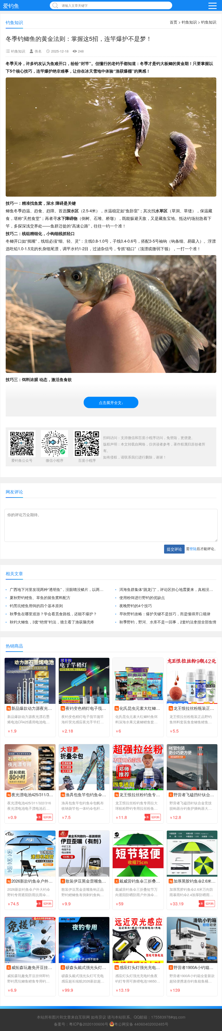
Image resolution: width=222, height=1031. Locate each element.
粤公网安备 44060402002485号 (141, 1024)
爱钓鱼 (11, 5)
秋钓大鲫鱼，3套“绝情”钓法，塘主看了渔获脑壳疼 (52, 622)
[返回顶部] (211, 922)
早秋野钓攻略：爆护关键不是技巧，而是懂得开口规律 (164, 613)
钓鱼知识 (189, 22)
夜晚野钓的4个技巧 (135, 605)
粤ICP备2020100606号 (88, 1024)
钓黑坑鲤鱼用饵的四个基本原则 (36, 605)
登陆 (193, 548)
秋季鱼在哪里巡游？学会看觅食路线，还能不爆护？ (53, 613)
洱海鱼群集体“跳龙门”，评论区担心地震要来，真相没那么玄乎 (167, 589)
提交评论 (174, 549)
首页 (173, 22)
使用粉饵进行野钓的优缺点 (142, 597)
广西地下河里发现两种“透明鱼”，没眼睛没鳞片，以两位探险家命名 (58, 589)
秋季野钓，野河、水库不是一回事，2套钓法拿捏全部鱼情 (167, 622)
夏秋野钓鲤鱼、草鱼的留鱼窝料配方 (40, 597)
